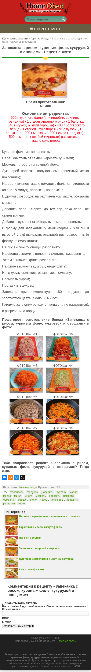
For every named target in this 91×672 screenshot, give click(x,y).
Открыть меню (45, 28)
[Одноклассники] (10, 477)
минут (17, 495)
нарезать (54, 495)
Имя (5, 617)
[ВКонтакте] (4, 477)
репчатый (9, 503)
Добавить (47, 492)
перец (43, 499)
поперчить (57, 499)
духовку (61, 492)
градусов (32, 492)
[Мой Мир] (16, 477)
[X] (22, 477)
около (33, 499)
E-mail (6, 621)
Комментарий (11, 609)
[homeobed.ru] (45, 12)
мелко (7, 495)
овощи (22, 499)
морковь (41, 495)
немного (68, 495)
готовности (16, 492)
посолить (72, 499)
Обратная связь (66, 641)
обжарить (9, 499)
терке (21, 503)
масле (73, 492)
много (28, 495)
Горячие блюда (28, 487)
